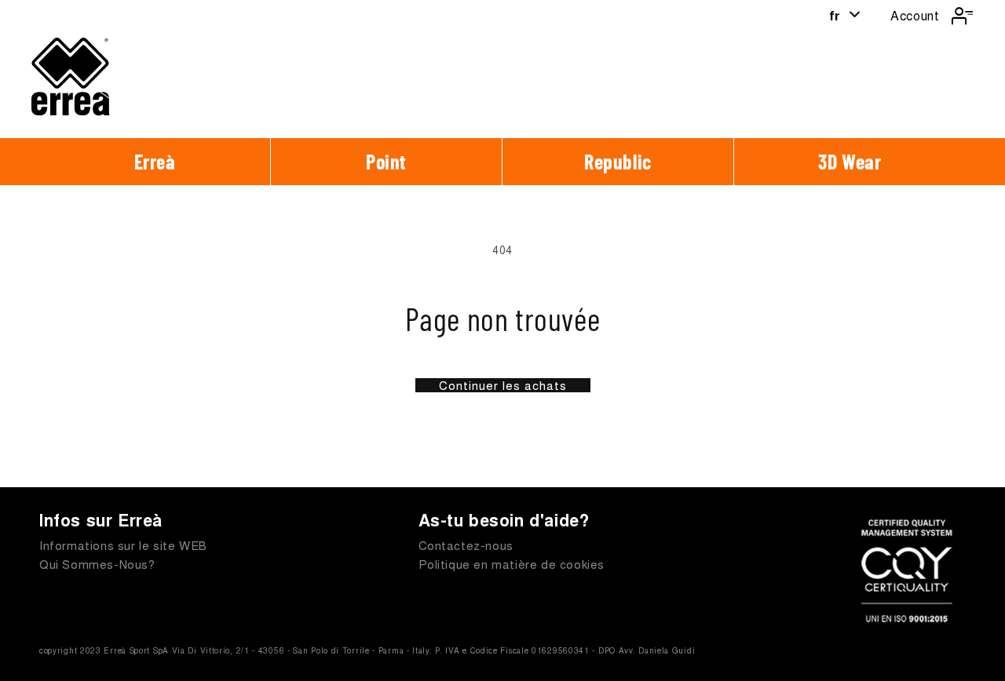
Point (386, 161)
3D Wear (849, 161)
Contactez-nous (465, 545)
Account (914, 15)
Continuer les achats (503, 385)
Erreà (155, 161)
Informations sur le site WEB (123, 545)
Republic (618, 161)
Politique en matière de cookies (511, 563)
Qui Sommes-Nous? (97, 563)
